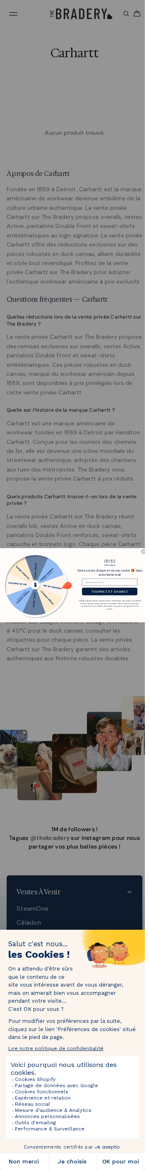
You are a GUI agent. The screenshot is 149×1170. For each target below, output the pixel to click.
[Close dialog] (143, 551)
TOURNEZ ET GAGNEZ (109, 591)
